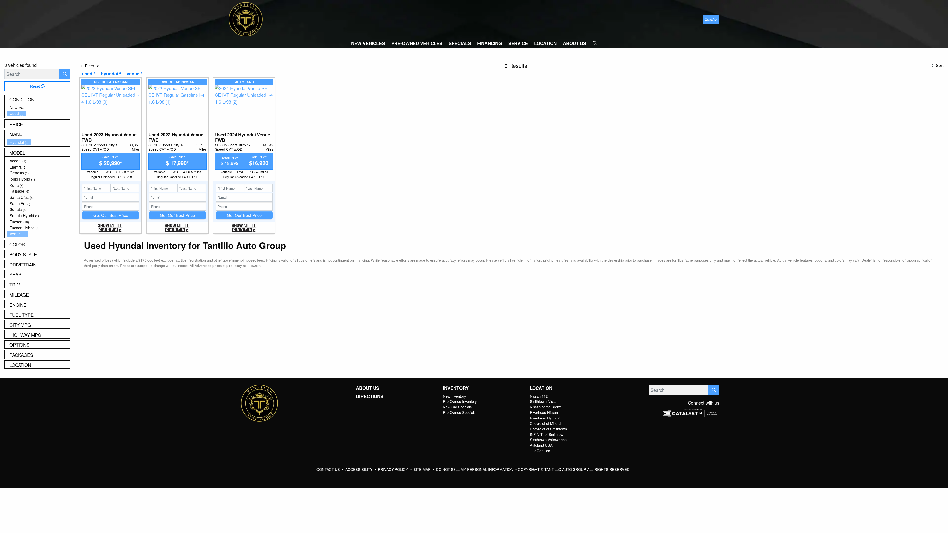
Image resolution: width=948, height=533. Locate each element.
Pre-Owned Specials (459, 412)
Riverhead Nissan (544, 412)
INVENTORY (456, 388)
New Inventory (454, 396)
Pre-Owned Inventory (460, 401)
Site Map (423, 469)
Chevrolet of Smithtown (548, 428)
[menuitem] (38, 107)
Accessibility (359, 469)
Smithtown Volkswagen (548, 439)
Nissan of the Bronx (545, 406)
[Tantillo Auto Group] (246, 18)
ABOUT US (367, 388)
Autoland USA (541, 445)
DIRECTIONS (369, 396)
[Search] (64, 74)
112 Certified (540, 450)
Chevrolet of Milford (545, 423)
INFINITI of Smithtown (547, 434)
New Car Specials (457, 406)
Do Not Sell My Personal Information (475, 469)
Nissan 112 (539, 396)
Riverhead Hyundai (545, 417)
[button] (368, 43)
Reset (35, 86)
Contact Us (328, 469)
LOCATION (541, 388)
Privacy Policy (393, 469)
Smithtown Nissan (544, 401)
